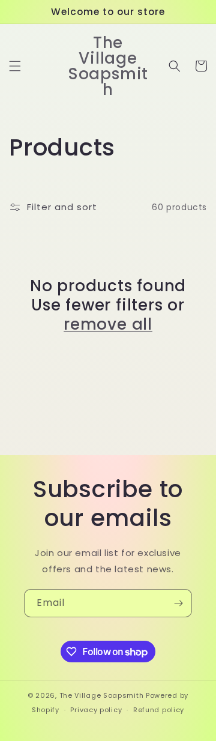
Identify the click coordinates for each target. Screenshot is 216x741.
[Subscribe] (178, 603)
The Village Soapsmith (101, 695)
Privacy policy (96, 710)
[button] (15, 66)
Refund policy (158, 710)
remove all (108, 324)
